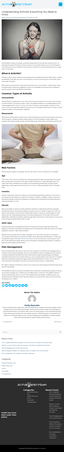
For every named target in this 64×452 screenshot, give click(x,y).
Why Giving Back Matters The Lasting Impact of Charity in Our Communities (25, 350)
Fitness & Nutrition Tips (9, 363)
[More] (26, 285)
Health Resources (7, 17)
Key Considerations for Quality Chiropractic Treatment (18, 353)
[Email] (19, 285)
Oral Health (5, 371)
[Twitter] (6, 285)
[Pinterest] (13, 285)
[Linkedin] (9, 285)
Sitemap (42, 448)
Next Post (58, 322)
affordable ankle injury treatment (25, 238)
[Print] (22, 285)
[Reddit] (16, 285)
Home (4, 368)
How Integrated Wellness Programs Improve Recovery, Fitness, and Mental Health (27, 342)
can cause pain (23, 105)
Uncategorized (6, 374)
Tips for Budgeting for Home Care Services (15, 348)
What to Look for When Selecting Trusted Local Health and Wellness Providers (26, 345)
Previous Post (7, 322)
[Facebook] (3, 285)
